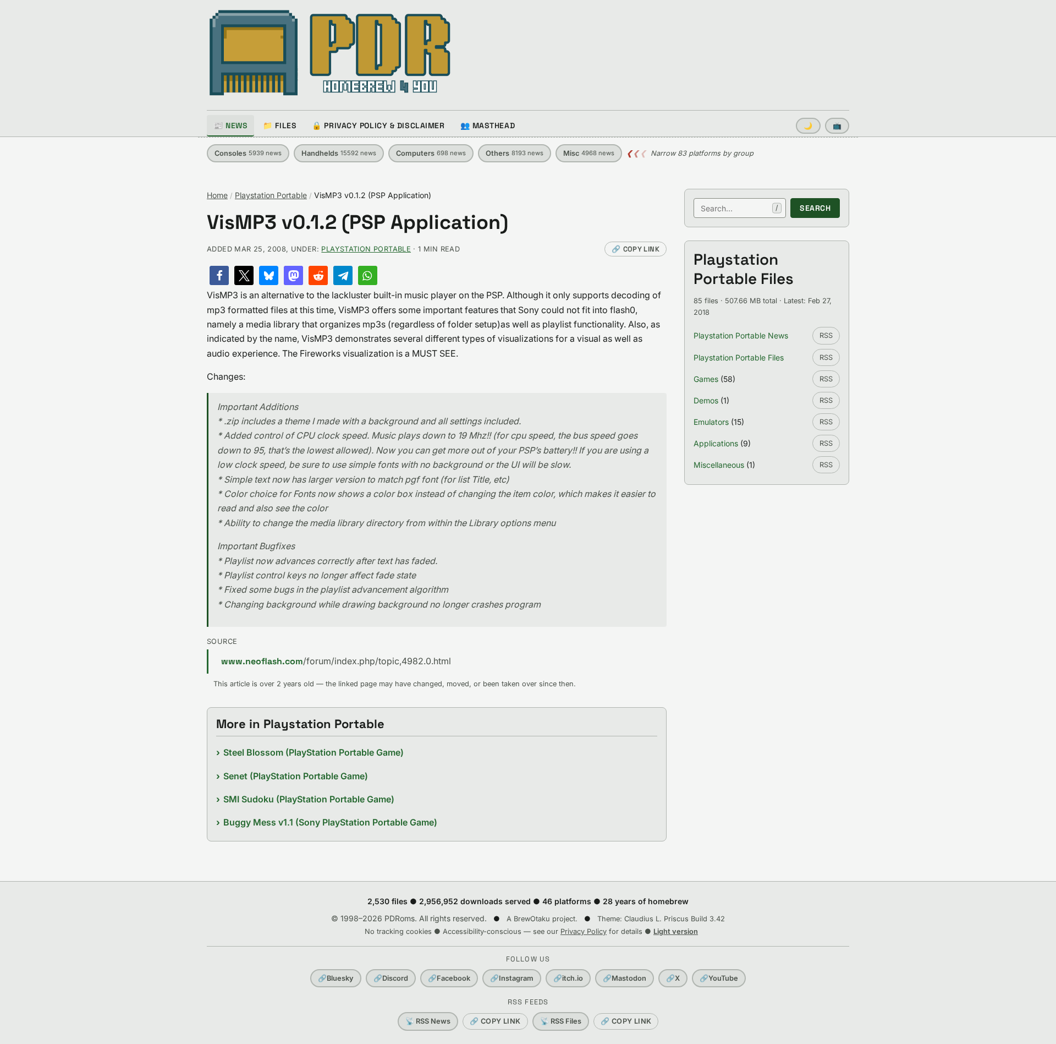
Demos (706, 400)
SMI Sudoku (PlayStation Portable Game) (308, 799)
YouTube (719, 978)
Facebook (449, 978)
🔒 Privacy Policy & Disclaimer (378, 125)
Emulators (711, 422)
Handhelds (338, 153)
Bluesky (336, 978)
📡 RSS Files (560, 1021)
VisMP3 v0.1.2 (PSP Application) (357, 222)
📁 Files (279, 125)
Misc (588, 153)
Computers (431, 153)
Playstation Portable (271, 195)
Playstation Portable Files (739, 357)
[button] (219, 275)
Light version (675, 931)
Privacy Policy (583, 931)
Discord (390, 978)
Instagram (512, 978)
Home (217, 195)
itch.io (568, 978)
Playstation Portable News (741, 335)
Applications (716, 443)
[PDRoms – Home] (330, 53)
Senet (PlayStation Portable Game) (295, 775)
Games (706, 379)
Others (514, 153)
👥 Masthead (487, 125)
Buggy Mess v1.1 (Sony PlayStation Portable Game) (330, 822)
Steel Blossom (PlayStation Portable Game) (313, 752)
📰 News (230, 125)
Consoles (248, 153)
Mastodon (624, 978)
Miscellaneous (719, 464)
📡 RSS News (427, 1021)
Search (815, 208)
